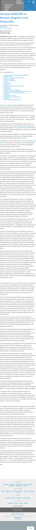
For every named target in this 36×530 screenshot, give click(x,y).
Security (8, 498)
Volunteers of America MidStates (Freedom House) (17, 91)
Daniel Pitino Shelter (9, 79)
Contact (26, 491)
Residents (19, 486)
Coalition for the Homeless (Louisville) (14, 78)
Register (20, 491)
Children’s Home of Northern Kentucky (14, 75)
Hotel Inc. (6, 82)
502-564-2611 (3, 26)
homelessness (24, 141)
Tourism (25, 486)
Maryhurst (6, 84)
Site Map (31, 491)
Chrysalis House (8, 76)
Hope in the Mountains (10, 80)
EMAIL (30, 528)
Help (18, 492)
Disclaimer (19, 498)
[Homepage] (9, 3)
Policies (13, 498)
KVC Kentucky (7, 83)
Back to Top (18, 519)
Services (14, 491)
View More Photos (18, 510)
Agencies (8, 491)
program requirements (20, 127)
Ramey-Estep (7, 88)
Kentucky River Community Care (12, 97)
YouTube (25, 503)
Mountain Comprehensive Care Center (14, 86)
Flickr (20, 503)
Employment (19, 3)
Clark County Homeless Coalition (12, 99)
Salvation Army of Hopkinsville (12, 90)
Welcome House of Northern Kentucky (14, 93)
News (6, 10)
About (3, 491)
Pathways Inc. (7, 87)
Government (12, 486)
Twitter (16, 503)
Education (12, 484)
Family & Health (28, 484)
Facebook (10, 503)
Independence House (9, 95)
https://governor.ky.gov (6, 28)
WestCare (6, 94)
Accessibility (26, 498)
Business (5, 484)
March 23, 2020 (6, 105)
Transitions (7, 98)
